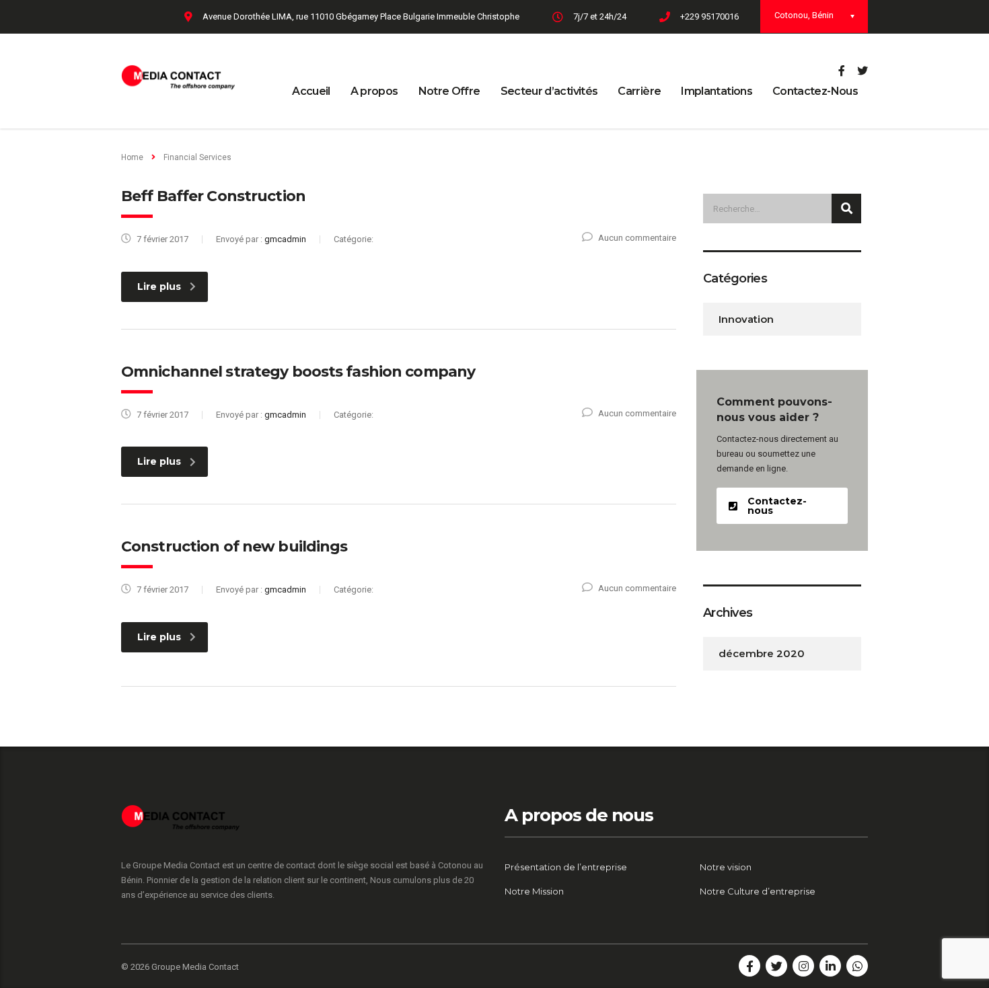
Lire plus (159, 286)
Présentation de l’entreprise (566, 867)
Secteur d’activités (549, 91)
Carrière (639, 91)
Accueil (311, 91)
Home (132, 157)
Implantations (716, 91)
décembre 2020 (762, 653)
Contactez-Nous (815, 91)
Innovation (746, 319)
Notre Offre (449, 91)
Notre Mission (534, 891)
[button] (782, 506)
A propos (374, 91)
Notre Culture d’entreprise (757, 891)
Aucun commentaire (637, 238)
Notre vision (726, 867)
